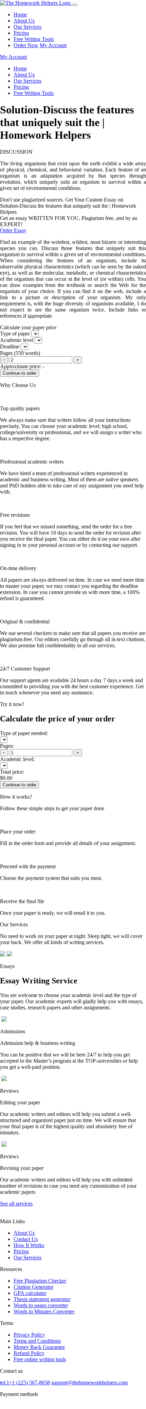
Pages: (7, 746)
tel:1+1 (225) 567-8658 (25, 1382)
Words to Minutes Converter (44, 1311)
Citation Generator (33, 1287)
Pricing (21, 33)
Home (20, 14)
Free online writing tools (40, 1359)
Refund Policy (29, 1353)
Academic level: (17, 759)
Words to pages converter (41, 1305)
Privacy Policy (29, 1335)
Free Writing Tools (34, 39)
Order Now (26, 45)
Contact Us (26, 1239)
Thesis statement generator (42, 1299)
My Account (53, 45)
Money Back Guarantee (39, 1347)
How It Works (29, 1245)
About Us (24, 21)
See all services (16, 1203)
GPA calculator (30, 1293)
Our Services (27, 27)
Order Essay (13, 230)
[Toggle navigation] (74, 5)
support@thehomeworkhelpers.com (89, 1382)
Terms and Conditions (37, 1341)
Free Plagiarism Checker (40, 1281)
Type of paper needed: (24, 733)
